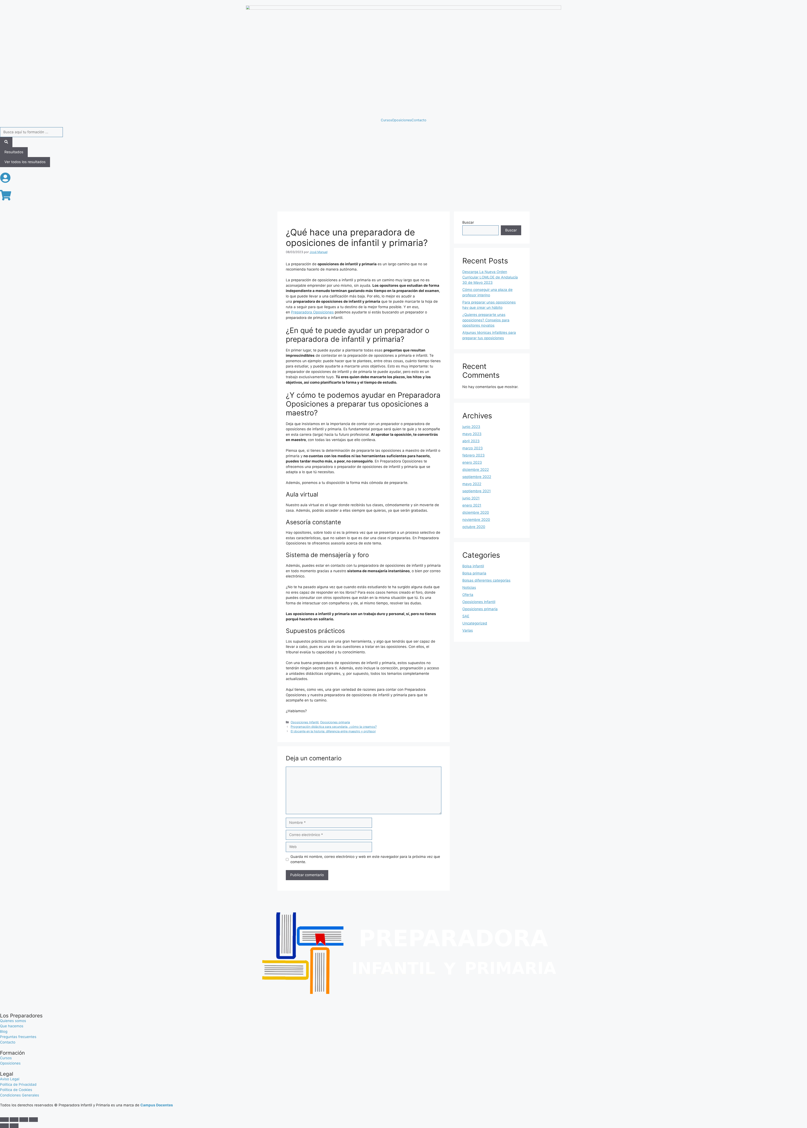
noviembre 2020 (476, 520)
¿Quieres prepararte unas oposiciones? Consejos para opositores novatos (485, 320)
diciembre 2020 (475, 512)
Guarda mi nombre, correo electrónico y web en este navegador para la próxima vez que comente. (365, 859)
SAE (465, 616)
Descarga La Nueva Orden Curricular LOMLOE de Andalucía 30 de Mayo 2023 (490, 277)
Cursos (386, 120)
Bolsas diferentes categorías (486, 580)
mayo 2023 (471, 434)
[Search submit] (6, 142)
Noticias (469, 587)
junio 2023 (471, 427)
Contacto (418, 120)
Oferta (467, 595)
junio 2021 (471, 498)
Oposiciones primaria (335, 722)
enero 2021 (471, 505)
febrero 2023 (473, 455)
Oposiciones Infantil (304, 722)
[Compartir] (23, 1119)
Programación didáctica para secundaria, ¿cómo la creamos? (334, 726)
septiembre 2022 (476, 477)
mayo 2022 (471, 484)
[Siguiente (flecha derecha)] (14, 1125)
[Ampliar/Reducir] (4, 1119)
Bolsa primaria (474, 573)
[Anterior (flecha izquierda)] (4, 1125)
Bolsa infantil (473, 566)
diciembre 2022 (475, 470)
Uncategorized (474, 623)
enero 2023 (472, 462)
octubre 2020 (473, 527)
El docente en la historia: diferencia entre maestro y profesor (333, 731)
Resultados (13, 152)
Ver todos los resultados (25, 162)
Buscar (468, 222)
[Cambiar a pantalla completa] (14, 1119)
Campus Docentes (156, 1105)
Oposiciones (401, 120)
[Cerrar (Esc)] (33, 1119)
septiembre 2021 (476, 491)
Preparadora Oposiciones (312, 312)
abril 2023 (471, 441)
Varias (467, 630)
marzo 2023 (472, 448)
